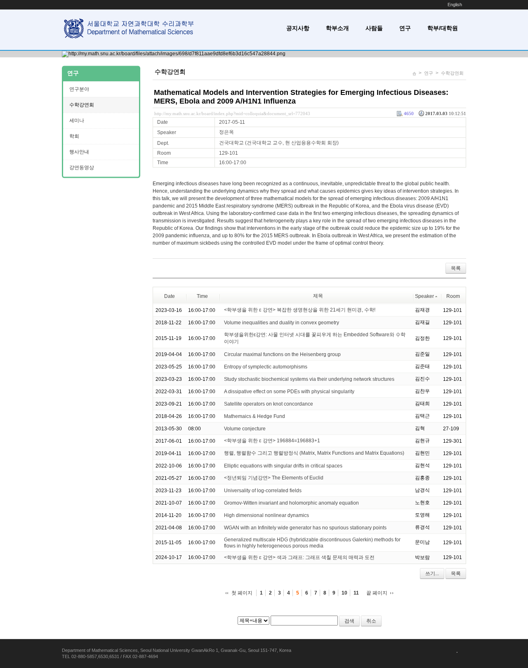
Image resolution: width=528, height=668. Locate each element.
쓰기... (432, 573)
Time (202, 296)
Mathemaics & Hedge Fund (254, 416)
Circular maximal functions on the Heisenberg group (282, 354)
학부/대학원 (442, 28)
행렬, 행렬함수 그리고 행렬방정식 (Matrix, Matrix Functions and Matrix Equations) (314, 453)
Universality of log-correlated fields (263, 490)
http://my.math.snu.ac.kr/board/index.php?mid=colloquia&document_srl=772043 (232, 113)
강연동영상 (81, 167)
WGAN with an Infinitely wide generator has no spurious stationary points (305, 528)
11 (356, 593)
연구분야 (79, 89)
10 (344, 593)
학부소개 (337, 28)
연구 (405, 28)
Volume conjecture (245, 429)
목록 (456, 268)
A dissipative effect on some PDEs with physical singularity (289, 391)
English (455, 4)
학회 (74, 136)
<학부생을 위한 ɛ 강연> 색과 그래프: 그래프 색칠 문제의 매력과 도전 (299, 557)
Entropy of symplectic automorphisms (265, 367)
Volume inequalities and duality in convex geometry (281, 323)
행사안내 (79, 152)
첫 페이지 (241, 593)
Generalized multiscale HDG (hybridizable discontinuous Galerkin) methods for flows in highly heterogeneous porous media (312, 543)
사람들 (374, 28)
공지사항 (297, 28)
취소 (371, 621)
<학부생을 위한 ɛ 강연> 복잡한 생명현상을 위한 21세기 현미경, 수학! (299, 310)
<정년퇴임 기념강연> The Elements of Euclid (273, 478)
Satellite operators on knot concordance (268, 404)
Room (453, 296)
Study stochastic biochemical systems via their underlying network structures (309, 379)
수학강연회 (452, 73)
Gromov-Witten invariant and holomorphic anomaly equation (291, 503)
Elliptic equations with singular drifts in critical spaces (283, 466)
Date (169, 296)
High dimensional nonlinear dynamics (266, 515)
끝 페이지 (376, 593)
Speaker (424, 296)
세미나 (76, 120)
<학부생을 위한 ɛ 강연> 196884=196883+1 (272, 441)
